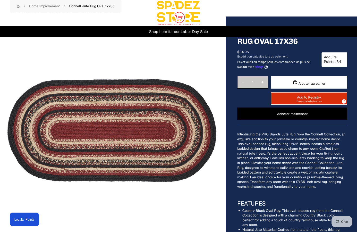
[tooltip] (344, 101)
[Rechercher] (321, 13)
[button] (309, 98)
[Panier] (342, 13)
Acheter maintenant (292, 114)
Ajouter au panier (311, 83)
